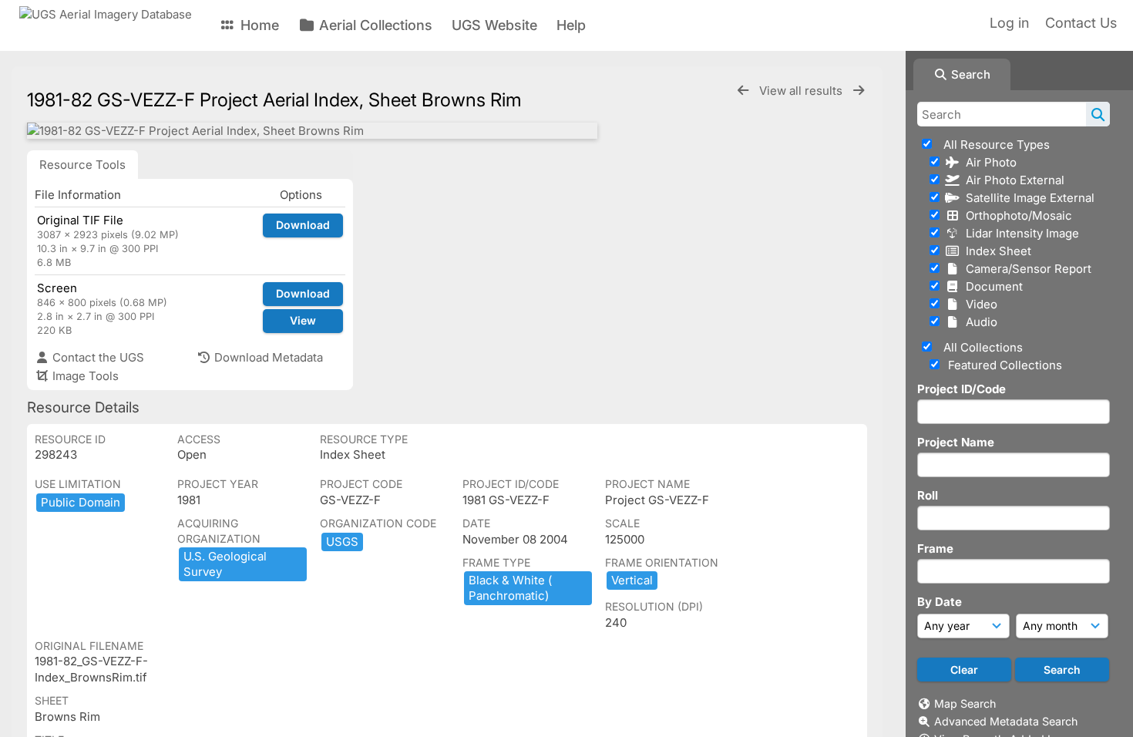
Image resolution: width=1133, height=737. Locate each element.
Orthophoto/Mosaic (1016, 215)
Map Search (965, 703)
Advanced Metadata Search (1006, 721)
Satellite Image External (1027, 197)
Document (991, 286)
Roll (927, 495)
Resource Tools (82, 164)
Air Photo (988, 162)
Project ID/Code (961, 389)
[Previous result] (743, 90)
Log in (1009, 23)
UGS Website (494, 25)
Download (303, 224)
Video (978, 304)
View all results (802, 90)
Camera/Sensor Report (1025, 268)
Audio (978, 322)
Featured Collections (1003, 365)
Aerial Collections (373, 25)
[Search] (1098, 114)
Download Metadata (267, 357)
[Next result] (858, 90)
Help (571, 25)
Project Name (955, 442)
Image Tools (84, 375)
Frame (935, 548)
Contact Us (1081, 23)
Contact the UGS (96, 357)
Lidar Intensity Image (1019, 233)
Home (258, 25)
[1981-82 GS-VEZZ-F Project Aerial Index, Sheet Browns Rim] (312, 131)
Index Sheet (995, 251)
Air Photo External (1012, 180)
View (303, 320)
